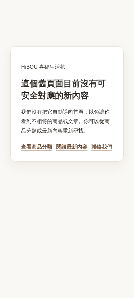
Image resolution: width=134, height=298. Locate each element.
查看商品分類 (36, 146)
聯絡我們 (101, 146)
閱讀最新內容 (71, 146)
